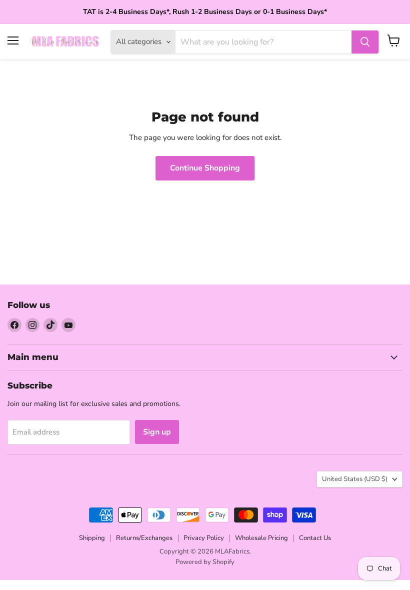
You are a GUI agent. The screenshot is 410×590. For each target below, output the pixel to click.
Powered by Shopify (205, 562)
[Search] (365, 42)
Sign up (157, 432)
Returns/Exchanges (144, 538)
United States (355, 479)
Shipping (92, 538)
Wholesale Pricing (261, 538)
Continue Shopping (205, 168)
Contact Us (315, 538)
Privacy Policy (204, 538)
